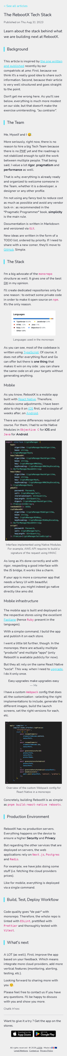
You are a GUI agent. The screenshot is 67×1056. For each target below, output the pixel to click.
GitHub (9, 249)
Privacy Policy (46, 1050)
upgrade (57, 669)
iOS (30, 408)
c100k (39, 1047)
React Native (27, 399)
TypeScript (31, 352)
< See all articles (16, 6)
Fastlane (10, 620)
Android (32, 413)
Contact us (34, 1050)
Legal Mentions (21, 1050)
